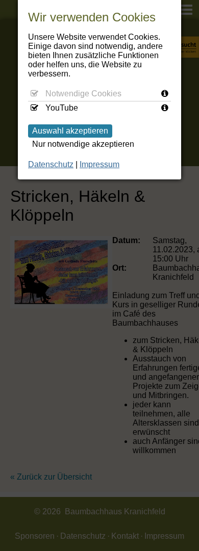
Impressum (99, 164)
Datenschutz (50, 164)
